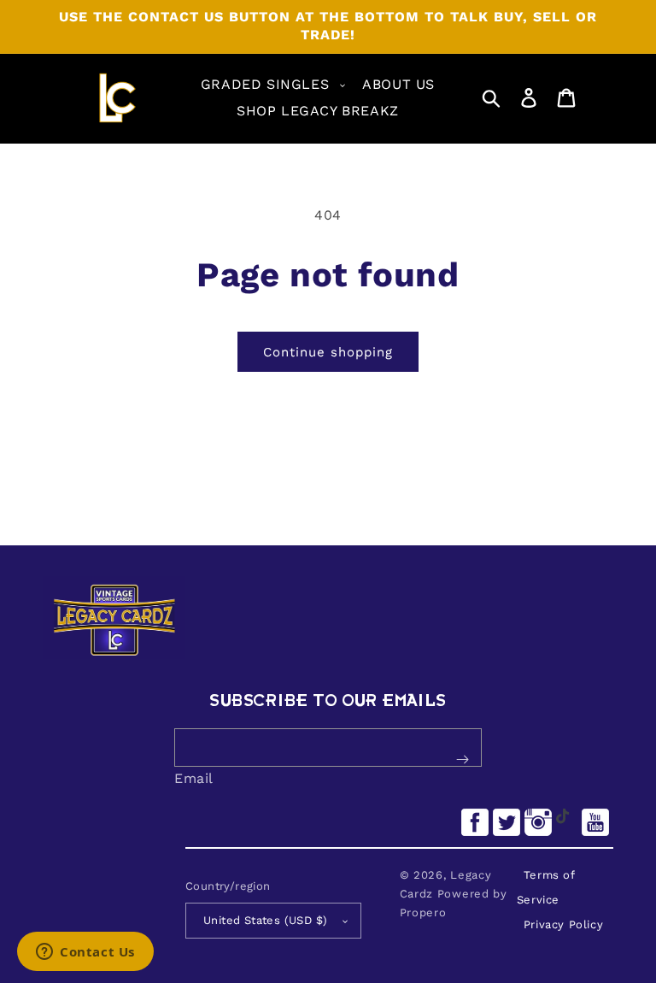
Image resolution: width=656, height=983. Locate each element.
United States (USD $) (265, 920)
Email (194, 778)
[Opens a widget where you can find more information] (85, 953)
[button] (271, 85)
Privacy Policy (563, 924)
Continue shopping (328, 352)
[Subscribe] (462, 760)
